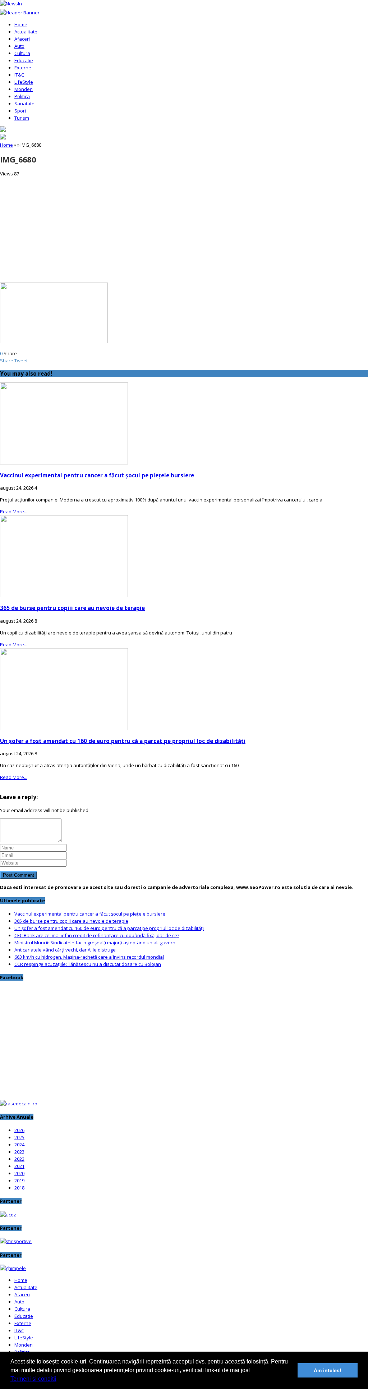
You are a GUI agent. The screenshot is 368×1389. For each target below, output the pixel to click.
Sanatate (24, 103)
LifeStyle (23, 82)
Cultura (22, 53)
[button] (59, 1380)
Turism (21, 118)
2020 (19, 1173)
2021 (19, 1166)
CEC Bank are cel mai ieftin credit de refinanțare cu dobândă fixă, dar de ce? (96, 935)
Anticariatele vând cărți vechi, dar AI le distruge (65, 949)
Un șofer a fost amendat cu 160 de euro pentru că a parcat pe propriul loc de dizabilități (122, 740)
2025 (19, 1137)
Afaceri (22, 39)
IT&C (19, 75)
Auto (19, 46)
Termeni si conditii (33, 1379)
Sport (20, 110)
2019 (19, 1180)
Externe (22, 67)
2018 (19, 1187)
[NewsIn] (11, 3)
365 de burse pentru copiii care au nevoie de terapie (72, 607)
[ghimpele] (13, 1268)
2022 (19, 1159)
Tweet (21, 360)
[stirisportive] (16, 1241)
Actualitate (25, 31)
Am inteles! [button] (327, 1370)
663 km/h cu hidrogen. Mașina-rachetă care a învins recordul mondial (89, 957)
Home (20, 24)
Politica (22, 96)
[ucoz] (8, 1214)
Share (6, 360)
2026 (19, 1130)
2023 (19, 1152)
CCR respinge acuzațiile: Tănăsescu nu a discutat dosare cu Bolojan (87, 964)
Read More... (13, 511)
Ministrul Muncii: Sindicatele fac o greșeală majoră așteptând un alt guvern (94, 942)
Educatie (23, 60)
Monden (23, 89)
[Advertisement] (184, 227)
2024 (19, 1144)
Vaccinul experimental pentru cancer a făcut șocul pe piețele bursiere (97, 475)
